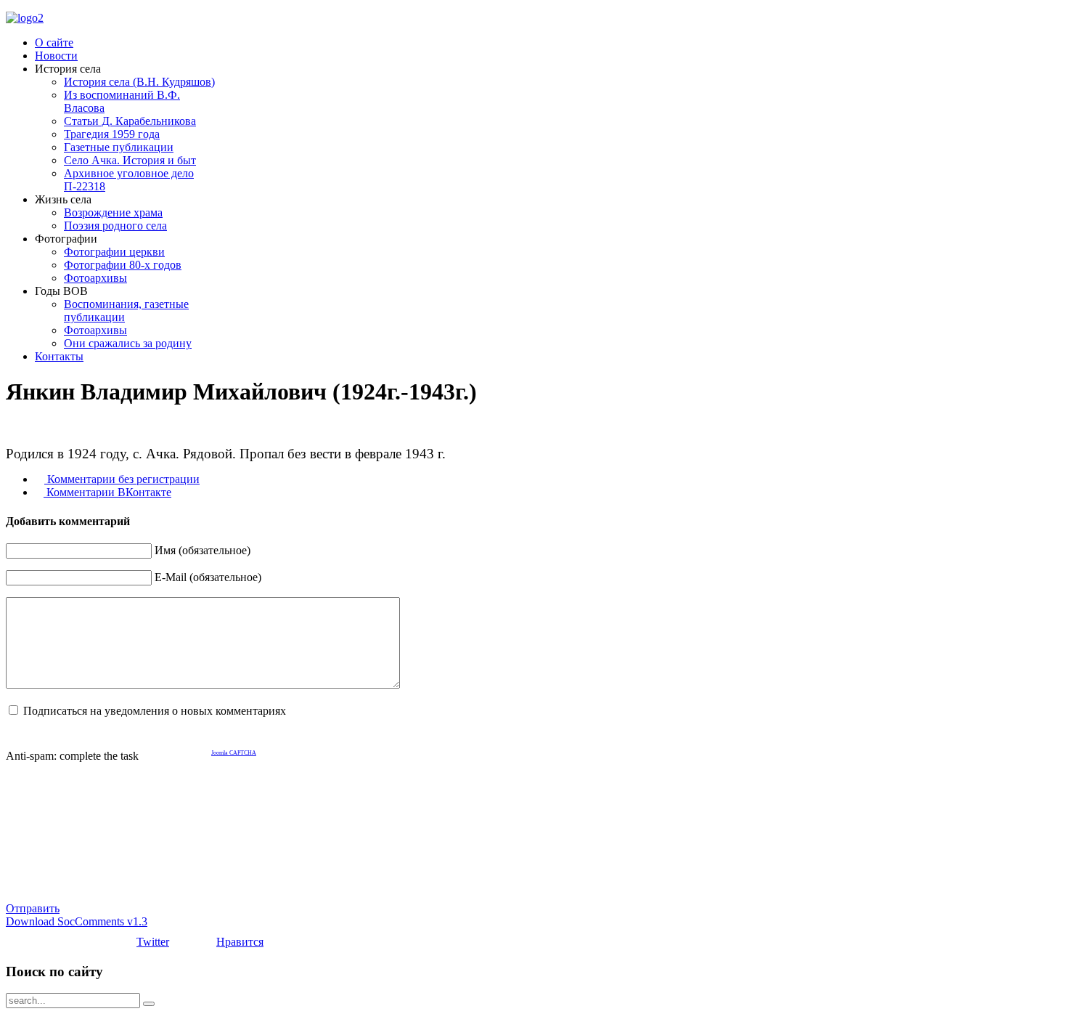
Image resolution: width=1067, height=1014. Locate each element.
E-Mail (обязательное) (208, 577)
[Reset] (149, 1004)
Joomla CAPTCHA (233, 753)
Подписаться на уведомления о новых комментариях (154, 711)
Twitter (152, 942)
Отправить (33, 908)
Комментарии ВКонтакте (107, 492)
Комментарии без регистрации (122, 479)
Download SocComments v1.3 (76, 921)
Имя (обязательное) (202, 550)
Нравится (239, 942)
